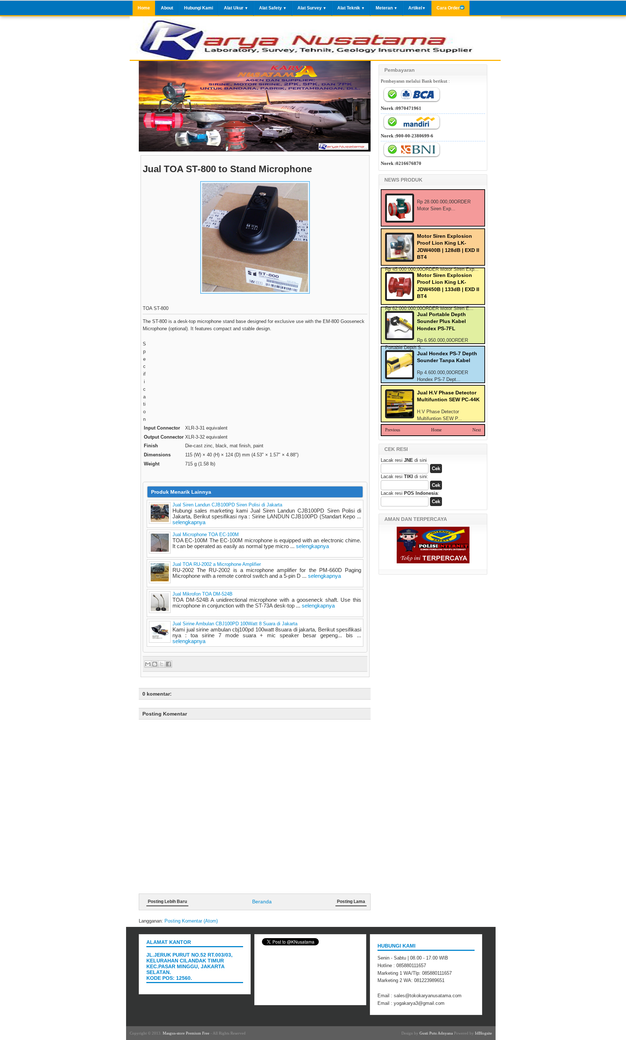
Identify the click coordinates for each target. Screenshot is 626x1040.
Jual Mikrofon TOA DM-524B (202, 594)
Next (476, 429)
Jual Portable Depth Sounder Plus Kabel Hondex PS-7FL (441, 321)
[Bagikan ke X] (161, 664)
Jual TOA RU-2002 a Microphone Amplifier (216, 564)
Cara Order (448, 7)
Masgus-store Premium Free (186, 1033)
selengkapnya (188, 522)
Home (144, 7)
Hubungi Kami (198, 7)
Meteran (386, 7)
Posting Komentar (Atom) (191, 921)
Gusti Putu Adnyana (436, 1033)
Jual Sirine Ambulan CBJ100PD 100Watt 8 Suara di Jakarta (234, 623)
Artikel (417, 7)
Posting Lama (351, 901)
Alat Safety (273, 7)
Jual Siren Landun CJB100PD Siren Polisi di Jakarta (227, 504)
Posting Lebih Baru (167, 901)
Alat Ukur (236, 7)
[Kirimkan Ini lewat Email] (147, 664)
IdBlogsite (483, 1033)
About (167, 7)
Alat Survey (311, 7)
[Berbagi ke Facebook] (168, 664)
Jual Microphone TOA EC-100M (205, 534)
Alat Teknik (351, 7)
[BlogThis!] (154, 664)
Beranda (262, 901)
